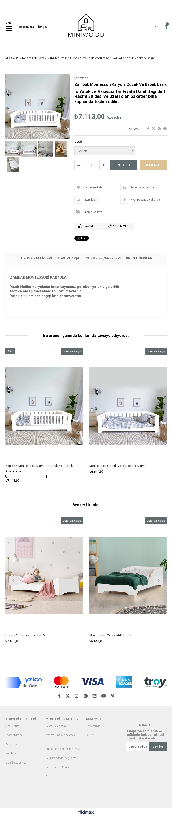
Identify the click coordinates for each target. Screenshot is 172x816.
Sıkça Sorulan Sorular (58, 767)
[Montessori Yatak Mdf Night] (128, 575)
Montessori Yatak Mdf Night (110, 635)
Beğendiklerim (13, 735)
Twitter (153, 129)
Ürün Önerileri (139, 258)
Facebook (148, 129)
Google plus (165, 129)
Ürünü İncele (63, 415)
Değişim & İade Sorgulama (61, 758)
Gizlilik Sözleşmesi (16, 762)
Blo (47, 776)
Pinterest (159, 129)
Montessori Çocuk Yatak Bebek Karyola (118, 465)
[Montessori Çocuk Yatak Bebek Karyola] (128, 406)
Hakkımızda (93, 726)
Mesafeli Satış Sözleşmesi (60, 735)
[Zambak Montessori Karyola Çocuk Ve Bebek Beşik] (44, 406)
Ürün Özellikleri (36, 258)
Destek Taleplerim (56, 726)
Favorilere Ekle (44, 415)
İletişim (90, 735)
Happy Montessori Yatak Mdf (27, 635)
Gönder (158, 746)
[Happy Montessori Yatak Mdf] (44, 575)
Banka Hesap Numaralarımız (63, 748)
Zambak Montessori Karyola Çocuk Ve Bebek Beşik (41, 465)
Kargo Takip (12, 744)
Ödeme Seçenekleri (103, 258)
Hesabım (10, 753)
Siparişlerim (12, 726)
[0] (164, 26)
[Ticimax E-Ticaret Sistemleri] (86, 812)
